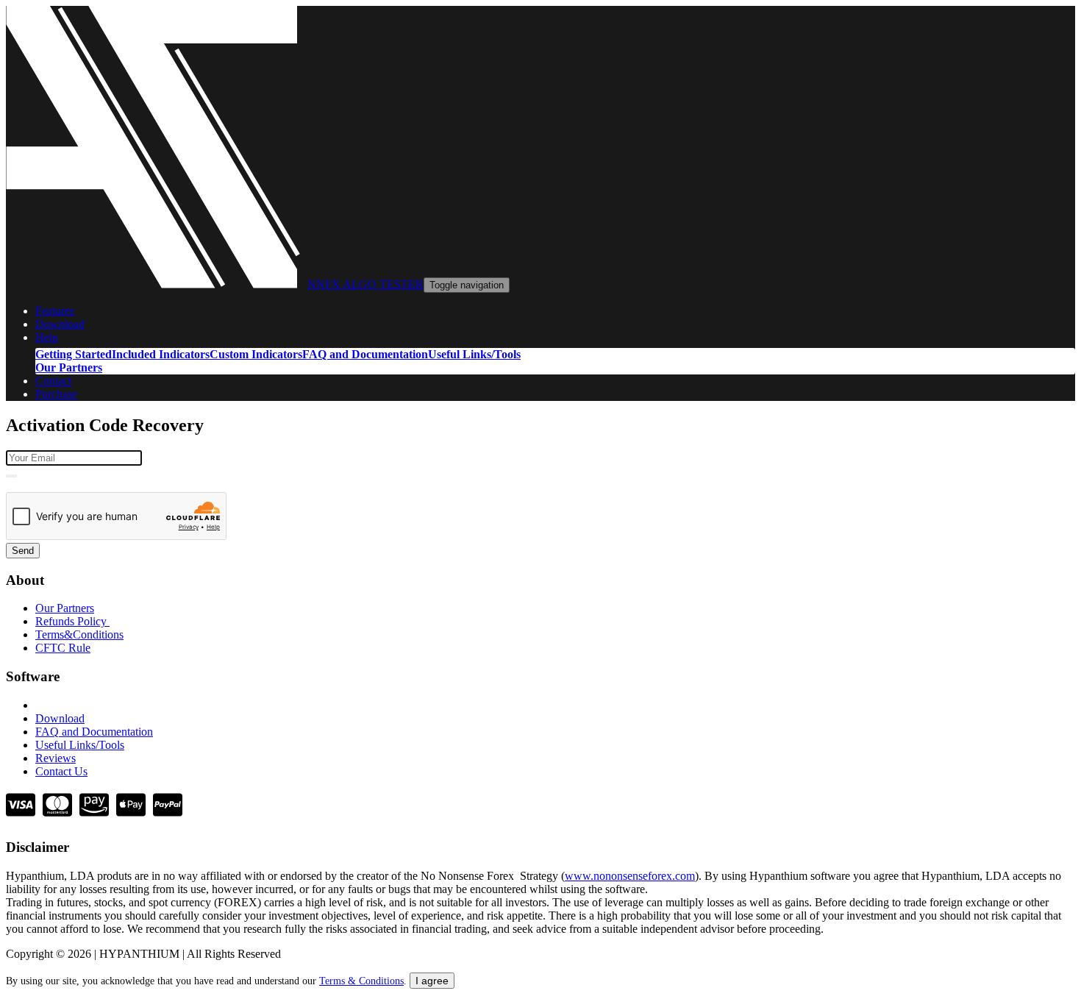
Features (54, 311)
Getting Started (73, 354)
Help (46, 337)
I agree (432, 980)
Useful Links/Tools (474, 354)
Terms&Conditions (79, 634)
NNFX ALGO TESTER (365, 284)
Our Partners (68, 367)
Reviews (55, 758)
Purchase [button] (56, 394)
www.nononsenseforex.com (630, 876)
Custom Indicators (256, 354)
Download (60, 324)
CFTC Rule (62, 647)
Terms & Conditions (361, 980)
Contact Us (61, 771)
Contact (53, 380)
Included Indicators (161, 354)
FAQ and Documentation (365, 354)
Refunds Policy (72, 621)
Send (23, 550)
